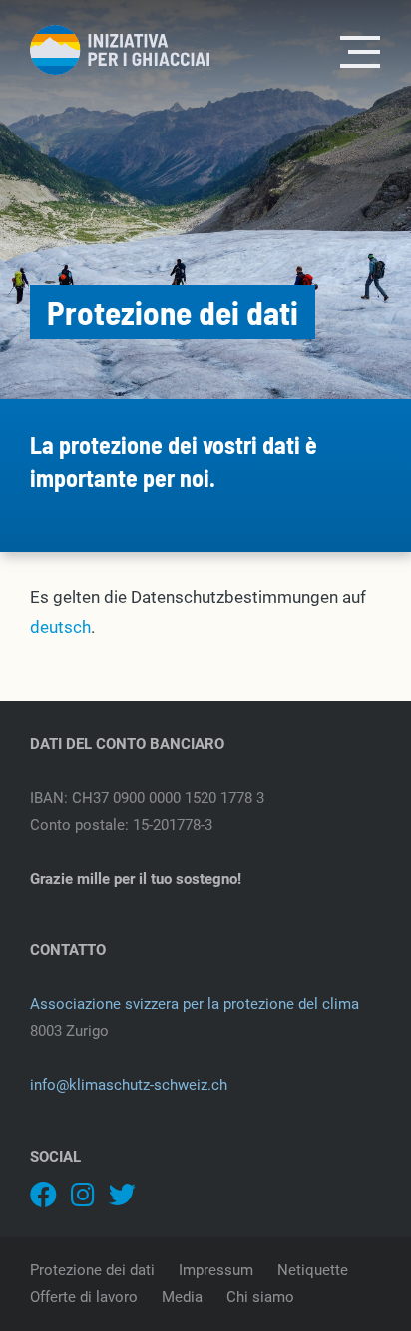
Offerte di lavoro (84, 1297)
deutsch (60, 627)
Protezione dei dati (92, 1270)
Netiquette (312, 1270)
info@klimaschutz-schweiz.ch (128, 1085)
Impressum (216, 1270)
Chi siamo (260, 1297)
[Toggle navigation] (361, 50)
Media (182, 1297)
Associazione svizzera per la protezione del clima (194, 1004)
